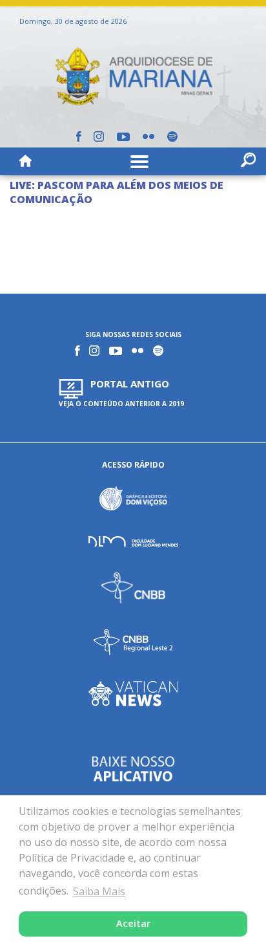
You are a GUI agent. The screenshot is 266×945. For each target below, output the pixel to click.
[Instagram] (99, 136)
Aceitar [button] (133, 923)
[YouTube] (123, 137)
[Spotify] (172, 136)
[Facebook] (78, 136)
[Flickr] (148, 136)
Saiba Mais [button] (99, 891)
